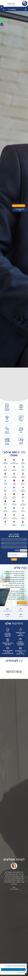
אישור (13, 969)
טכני (21, 432)
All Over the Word (11, 5)
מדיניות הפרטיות (21, 972)
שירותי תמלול (21, 443)
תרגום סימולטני (7, 432)
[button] (26, 9)
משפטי (21, 409)
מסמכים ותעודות (7, 409)
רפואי (7, 421)
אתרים (21, 420)
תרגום (23, 462)
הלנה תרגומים (11, 3)
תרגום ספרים (7, 443)
